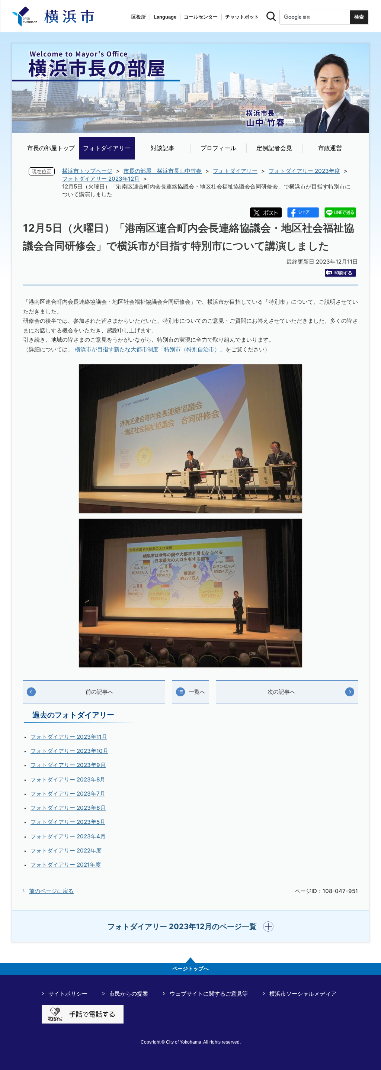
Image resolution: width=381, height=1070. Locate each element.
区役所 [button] (138, 17)
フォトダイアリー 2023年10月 (69, 750)
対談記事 (163, 148)
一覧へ (197, 691)
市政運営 (330, 148)
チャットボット (242, 17)
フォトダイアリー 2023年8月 (68, 779)
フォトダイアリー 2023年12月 (101, 178)
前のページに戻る (51, 891)
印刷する (343, 272)
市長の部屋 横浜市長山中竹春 (163, 170)
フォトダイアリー (107, 148)
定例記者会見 (274, 148)
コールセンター (201, 17)
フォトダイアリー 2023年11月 (69, 736)
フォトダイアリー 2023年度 (304, 170)
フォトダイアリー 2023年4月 (68, 836)
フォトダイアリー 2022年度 (66, 850)
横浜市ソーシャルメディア (302, 993)
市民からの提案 (128, 993)
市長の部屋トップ (51, 148)
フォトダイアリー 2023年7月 (68, 793)
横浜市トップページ (87, 170)
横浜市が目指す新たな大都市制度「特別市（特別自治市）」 (149, 349)
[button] (190, 926)
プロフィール (218, 148)
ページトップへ (190, 968)
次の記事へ (281, 691)
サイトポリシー (67, 993)
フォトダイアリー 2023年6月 (68, 807)
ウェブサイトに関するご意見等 (209, 993)
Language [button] (165, 17)
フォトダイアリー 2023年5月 (68, 821)
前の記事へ (99, 691)
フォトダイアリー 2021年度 (66, 864)
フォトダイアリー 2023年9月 (68, 764)
